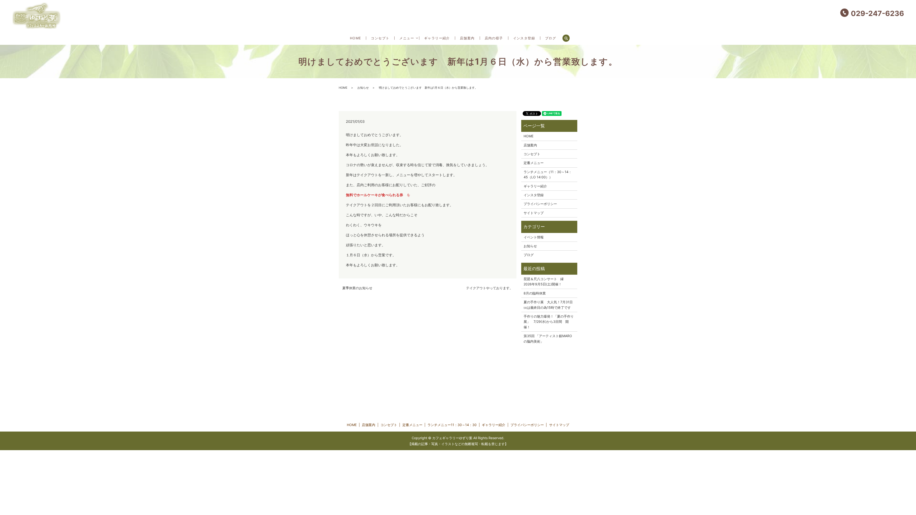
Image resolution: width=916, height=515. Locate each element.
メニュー (406, 38)
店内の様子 (494, 38)
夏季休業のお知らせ (357, 288)
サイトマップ (534, 213)
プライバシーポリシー (540, 204)
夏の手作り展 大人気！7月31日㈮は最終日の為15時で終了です (548, 304)
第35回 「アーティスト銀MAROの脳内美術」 (548, 338)
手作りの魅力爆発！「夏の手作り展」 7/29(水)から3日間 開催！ (549, 321)
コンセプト (380, 38)
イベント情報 (534, 237)
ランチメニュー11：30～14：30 (452, 425)
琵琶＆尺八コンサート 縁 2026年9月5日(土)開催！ (545, 281)
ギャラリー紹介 (437, 38)
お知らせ (363, 87)
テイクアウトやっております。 (489, 288)
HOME (355, 38)
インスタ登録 (524, 38)
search (568, 38)
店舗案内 (467, 38)
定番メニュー (534, 163)
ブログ (550, 38)
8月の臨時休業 (535, 293)
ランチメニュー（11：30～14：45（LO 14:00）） (548, 174)
